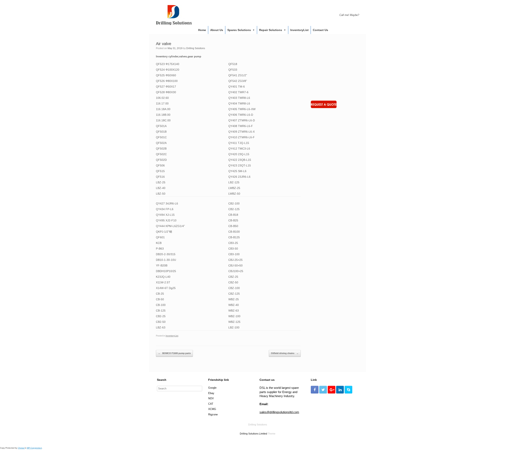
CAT (210, 403)
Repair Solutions (270, 30)
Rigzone (213, 414)
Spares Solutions (239, 30)
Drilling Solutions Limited (253, 433)
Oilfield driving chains (285, 353)
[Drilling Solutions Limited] (174, 15)
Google (212, 387)
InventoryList (299, 30)
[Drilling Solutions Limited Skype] (348, 389)
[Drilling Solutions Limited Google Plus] (331, 389)
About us (216, 30)
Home (202, 30)
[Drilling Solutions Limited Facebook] (314, 389)
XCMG (212, 409)
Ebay (211, 393)
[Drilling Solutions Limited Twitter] (323, 389)
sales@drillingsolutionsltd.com (279, 412)
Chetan (21, 448)
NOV (211, 398)
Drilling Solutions (195, 48)
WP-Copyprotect (34, 448)
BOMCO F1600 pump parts (174, 353)
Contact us (320, 30)
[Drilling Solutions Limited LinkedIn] (340, 389)
